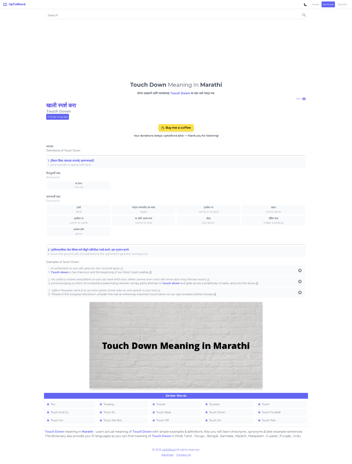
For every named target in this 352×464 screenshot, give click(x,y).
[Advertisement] (176, 48)
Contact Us (183, 454)
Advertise (167, 454)
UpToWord (168, 449)
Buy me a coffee (178, 127)
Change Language (57, 116)
